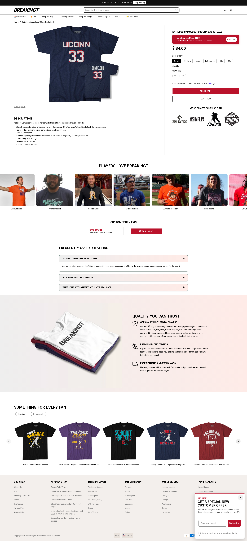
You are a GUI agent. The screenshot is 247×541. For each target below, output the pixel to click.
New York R (129, 500)
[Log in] (225, 10)
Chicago (165, 500)
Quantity (176, 71)
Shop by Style (103, 17)
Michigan (165, 496)
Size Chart (176, 66)
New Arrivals (38, 414)
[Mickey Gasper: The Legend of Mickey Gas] (167, 441)
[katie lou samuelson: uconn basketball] (76, 64)
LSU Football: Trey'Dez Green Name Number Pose (79, 465)
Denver (164, 508)
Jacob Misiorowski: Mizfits (61, 500)
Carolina (128, 487)
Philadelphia (93, 496)
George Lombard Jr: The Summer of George (66, 519)
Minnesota (129, 504)
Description (19, 106)
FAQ (15, 491)
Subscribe (234, 523)
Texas (90, 508)
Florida (127, 491)
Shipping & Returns (22, 496)
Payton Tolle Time (58, 487)
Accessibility (19, 512)
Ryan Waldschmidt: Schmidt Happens (123, 465)
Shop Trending (140, 3)
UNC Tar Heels (93, 504)
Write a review (146, 231)
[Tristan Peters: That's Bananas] (35, 441)
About (117, 17)
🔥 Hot (33, 17)
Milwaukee (92, 491)
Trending (21, 414)
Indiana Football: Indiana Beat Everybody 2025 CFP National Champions (67, 512)
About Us (18, 487)
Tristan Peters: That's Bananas (35, 465)
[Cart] (230, 10)
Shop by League (48, 17)
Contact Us (18, 504)
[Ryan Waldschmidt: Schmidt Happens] (123, 441)
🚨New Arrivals (19, 17)
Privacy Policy (19, 508)
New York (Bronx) (95, 500)
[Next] (238, 441)
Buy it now (206, 99)
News (16, 500)
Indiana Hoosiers (168, 487)
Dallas (127, 512)
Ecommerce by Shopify (51, 536)
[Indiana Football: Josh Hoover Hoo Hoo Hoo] (212, 441)
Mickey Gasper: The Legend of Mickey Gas (168, 465)
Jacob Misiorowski (206, 491)
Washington (166, 504)
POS (37, 536)
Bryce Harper (204, 487)
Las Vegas (166, 512)
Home (16, 22)
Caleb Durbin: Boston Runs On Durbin (66, 491)
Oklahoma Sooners (95, 487)
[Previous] (9, 441)
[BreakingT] (27, 10)
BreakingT (31, 536)
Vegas (127, 508)
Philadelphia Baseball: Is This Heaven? (66, 496)
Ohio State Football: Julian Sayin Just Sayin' (66, 505)
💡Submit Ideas (132, 17)
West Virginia (93, 512)
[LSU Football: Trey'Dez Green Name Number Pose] (79, 441)
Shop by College (85, 17)
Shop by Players (67, 17)
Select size (177, 56)
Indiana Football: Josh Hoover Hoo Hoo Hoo (212, 465)
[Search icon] (176, 10)
